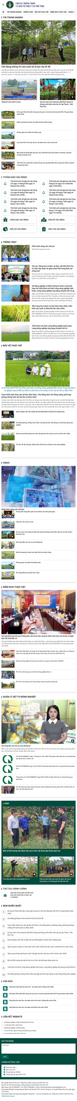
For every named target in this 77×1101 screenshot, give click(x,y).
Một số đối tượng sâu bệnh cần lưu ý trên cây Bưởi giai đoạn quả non (31, 851)
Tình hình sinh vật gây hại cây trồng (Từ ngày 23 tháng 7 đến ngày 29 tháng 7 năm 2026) (23, 201)
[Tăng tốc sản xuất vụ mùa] (19, 89)
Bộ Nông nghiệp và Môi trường (14, 1028)
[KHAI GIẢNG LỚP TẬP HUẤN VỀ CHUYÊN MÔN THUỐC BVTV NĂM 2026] (8, 414)
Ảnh (6, 803)
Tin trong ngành (13, 17)
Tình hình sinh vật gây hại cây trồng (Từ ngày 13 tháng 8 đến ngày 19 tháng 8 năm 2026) (23, 183)
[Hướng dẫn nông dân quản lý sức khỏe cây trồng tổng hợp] (8, 514)
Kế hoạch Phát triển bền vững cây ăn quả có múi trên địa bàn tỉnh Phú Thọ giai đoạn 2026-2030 (41, 993)
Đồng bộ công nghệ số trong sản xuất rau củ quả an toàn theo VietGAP (39, 661)
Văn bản (7, 981)
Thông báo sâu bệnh (15, 177)
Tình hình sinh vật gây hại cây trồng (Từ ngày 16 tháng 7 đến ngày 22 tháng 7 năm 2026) (62, 201)
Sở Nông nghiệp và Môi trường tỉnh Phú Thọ (19, 1022)
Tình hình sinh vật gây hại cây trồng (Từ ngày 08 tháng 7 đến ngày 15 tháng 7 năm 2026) (23, 210)
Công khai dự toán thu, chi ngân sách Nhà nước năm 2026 (28, 1007)
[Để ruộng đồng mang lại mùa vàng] (8, 575)
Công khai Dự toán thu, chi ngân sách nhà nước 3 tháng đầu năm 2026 (32, 1000)
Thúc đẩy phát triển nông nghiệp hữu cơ (16, 879)
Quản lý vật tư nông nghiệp (19, 696)
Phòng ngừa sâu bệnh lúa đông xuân (29, 132)
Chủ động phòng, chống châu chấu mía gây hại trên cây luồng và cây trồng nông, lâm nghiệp (41, 974)
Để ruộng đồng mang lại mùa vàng (27, 572)
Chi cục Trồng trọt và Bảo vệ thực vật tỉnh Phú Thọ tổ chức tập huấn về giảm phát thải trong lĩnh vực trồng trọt (53, 268)
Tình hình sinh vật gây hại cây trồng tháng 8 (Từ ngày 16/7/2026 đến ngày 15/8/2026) (62, 183)
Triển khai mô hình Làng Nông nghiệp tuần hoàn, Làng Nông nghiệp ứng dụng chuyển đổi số (41, 967)
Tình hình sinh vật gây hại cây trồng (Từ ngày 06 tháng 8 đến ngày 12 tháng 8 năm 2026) (23, 192)
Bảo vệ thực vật (12, 345)
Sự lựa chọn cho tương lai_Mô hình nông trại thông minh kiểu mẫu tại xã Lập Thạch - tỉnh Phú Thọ (56, 104)
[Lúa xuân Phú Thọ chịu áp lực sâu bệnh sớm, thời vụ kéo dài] (8, 145)
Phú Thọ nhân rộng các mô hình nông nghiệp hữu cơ (33, 672)
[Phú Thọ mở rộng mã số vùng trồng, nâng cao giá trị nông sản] (8, 684)
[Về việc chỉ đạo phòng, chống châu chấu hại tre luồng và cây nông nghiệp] (8, 447)
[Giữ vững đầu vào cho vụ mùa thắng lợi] (8, 545)
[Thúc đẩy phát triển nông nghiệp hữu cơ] (20, 867)
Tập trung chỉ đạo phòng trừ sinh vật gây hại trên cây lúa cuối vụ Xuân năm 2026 (43, 433)
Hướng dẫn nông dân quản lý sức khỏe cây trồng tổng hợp (35, 511)
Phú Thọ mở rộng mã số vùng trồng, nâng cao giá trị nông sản (37, 682)
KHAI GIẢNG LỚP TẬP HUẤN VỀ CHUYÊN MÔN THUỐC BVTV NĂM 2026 (40, 412)
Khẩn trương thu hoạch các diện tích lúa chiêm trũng (34, 122)
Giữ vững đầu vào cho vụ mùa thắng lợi (29, 542)
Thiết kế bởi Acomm (8, 1096)
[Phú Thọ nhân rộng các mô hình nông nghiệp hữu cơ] (8, 675)
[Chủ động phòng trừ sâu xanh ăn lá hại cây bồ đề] (38, 42)
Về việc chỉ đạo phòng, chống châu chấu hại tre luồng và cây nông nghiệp (40, 444)
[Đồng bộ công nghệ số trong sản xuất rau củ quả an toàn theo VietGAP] (8, 664)
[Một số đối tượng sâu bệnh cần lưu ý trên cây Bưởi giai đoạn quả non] (38, 827)
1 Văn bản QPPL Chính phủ (13, 1025)
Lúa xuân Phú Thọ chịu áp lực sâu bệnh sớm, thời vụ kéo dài (37, 142)
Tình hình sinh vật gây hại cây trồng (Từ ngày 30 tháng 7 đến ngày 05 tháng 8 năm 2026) (62, 192)
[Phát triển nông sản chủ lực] (15, 253)
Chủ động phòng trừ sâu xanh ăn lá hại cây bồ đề (25, 66)
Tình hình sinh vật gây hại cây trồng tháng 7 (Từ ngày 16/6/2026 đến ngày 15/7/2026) (62, 210)
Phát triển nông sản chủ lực (43, 246)
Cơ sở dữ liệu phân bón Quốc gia (15, 1033)
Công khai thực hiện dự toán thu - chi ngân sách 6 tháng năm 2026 (31, 987)
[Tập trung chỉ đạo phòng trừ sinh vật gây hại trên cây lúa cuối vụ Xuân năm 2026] (8, 436)
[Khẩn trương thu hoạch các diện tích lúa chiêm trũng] (8, 125)
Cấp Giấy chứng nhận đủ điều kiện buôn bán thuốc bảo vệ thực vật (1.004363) (21, 895)
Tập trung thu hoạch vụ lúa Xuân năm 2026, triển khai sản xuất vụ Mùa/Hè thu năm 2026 (40, 947)
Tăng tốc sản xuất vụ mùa (11, 102)
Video (6, 462)
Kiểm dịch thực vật (14, 587)
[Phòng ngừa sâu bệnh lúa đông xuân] (8, 135)
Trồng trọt (10, 242)
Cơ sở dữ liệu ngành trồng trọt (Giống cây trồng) (20, 1031)
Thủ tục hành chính (15, 888)
